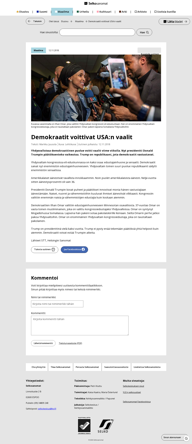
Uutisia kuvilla (166, 11)
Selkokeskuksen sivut (133, 386)
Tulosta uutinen (42, 249)
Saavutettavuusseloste (116, 367)
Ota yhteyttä (38, 367)
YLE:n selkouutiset (132, 392)
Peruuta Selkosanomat (87, 367)
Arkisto (142, 11)
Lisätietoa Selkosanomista (147, 367)
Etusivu (24, 11)
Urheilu (84, 11)
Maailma (63, 11)
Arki (124, 11)
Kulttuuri (105, 11)
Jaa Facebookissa (72, 249)
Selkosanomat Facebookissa (137, 401)
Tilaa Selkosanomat (60, 367)
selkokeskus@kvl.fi (47, 408)
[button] (149, 50)
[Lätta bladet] (174, 21)
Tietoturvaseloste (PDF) (70, 343)
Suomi (43, 11)
